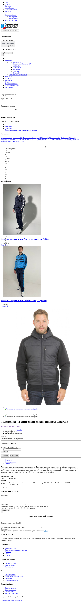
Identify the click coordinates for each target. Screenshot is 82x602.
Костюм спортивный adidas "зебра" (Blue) (24, 300)
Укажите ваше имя (7, 521)
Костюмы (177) (18, 62)
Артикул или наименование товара (13, 527)
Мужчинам (8, 126)
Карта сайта (9, 567)
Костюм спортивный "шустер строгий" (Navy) (26, 239)
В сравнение (14, 455)
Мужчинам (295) (6, 138)
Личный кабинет (10, 588)
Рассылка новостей (11, 593)
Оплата (7, 4)
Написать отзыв (14, 426)
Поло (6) (16, 71)
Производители (10, 575)
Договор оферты (10, 548)
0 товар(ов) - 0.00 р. (8, 45)
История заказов (10, 590)
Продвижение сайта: (11, 600)
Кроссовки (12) (45, 139)
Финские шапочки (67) (66, 139)
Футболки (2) (17, 69)
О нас (7, 2)
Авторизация (13, 18)
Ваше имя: (4, 495)
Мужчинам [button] (8, 60)
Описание (8, 460)
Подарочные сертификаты (14, 576)
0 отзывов (4, 426)
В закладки (5, 455)
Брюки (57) (16, 66)
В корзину (5, 451)
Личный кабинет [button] (10, 15)
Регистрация (13, 17)
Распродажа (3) (18, 141)
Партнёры (8, 578)
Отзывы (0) (8, 464)
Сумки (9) (54, 139)
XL (6, 177)
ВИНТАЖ (8, 76)
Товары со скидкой (11, 580)
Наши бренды (9, 8)
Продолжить (5, 510)
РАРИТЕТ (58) (35, 139)
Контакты (8, 11)
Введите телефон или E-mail (10, 523)
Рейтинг (3, 508)
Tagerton (7, 152)
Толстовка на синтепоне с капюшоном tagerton (21, 130)
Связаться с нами (10, 563)
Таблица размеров (11, 10)
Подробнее (4, 245)
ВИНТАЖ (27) (13, 139)
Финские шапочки (11, 84)
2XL (6, 182)
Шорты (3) (16, 73)
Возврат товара (10, 565)
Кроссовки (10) (24, 139)
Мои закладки (9, 591)
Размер (3, 447)
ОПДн (46, 531)
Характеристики (10, 462)
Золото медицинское (12, 85)
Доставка (8, 6)
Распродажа (9, 87)
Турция (7, 158)
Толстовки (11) (18, 67)
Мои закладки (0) (11, 20)
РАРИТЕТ (8, 78)
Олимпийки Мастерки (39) (22, 64)
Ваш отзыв (4, 504)
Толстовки (8, 128)
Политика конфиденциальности (16, 550)
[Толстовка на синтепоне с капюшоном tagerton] (43, 407)
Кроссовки (8, 80)
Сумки (7, 82)
